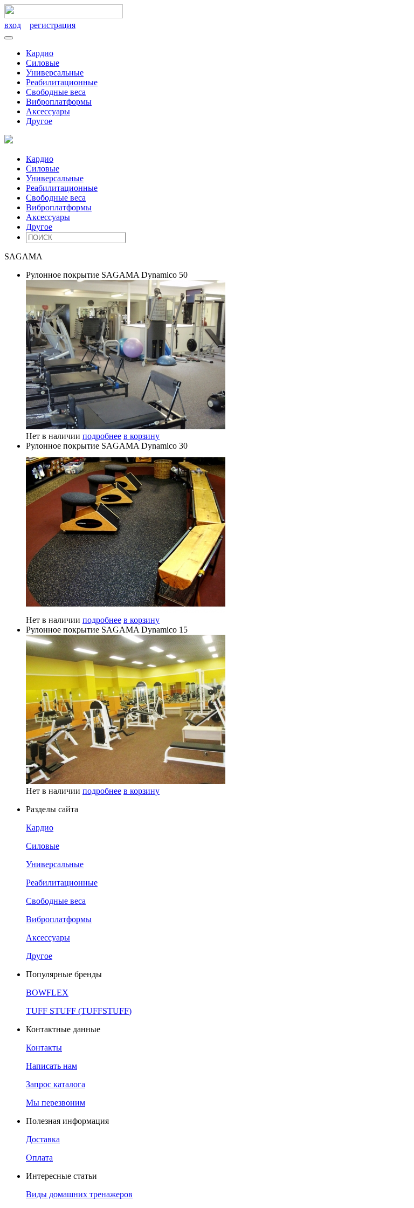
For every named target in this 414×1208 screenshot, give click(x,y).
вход (12, 25)
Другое (39, 121)
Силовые (42, 62)
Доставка (43, 1139)
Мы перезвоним (55, 1102)
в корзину (141, 436)
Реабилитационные (62, 82)
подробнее (101, 436)
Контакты (44, 1047)
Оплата (39, 1157)
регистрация (52, 25)
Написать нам (51, 1065)
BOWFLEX (47, 992)
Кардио (39, 53)
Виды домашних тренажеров (79, 1194)
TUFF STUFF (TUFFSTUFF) (79, 1010)
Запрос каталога (55, 1084)
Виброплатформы (59, 101)
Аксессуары (48, 111)
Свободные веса (56, 92)
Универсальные (55, 72)
